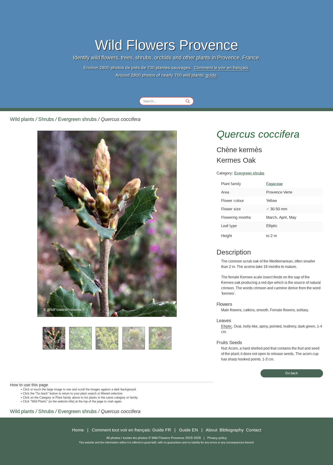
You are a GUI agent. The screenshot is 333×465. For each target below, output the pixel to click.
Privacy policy (217, 438)
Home (78, 430)
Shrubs (46, 119)
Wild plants (22, 119)
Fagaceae (274, 183)
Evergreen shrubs (77, 119)
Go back (291, 373)
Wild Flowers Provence (166, 45)
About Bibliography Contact (233, 430)
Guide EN (188, 430)
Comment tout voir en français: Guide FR (131, 430)
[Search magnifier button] (188, 101)
